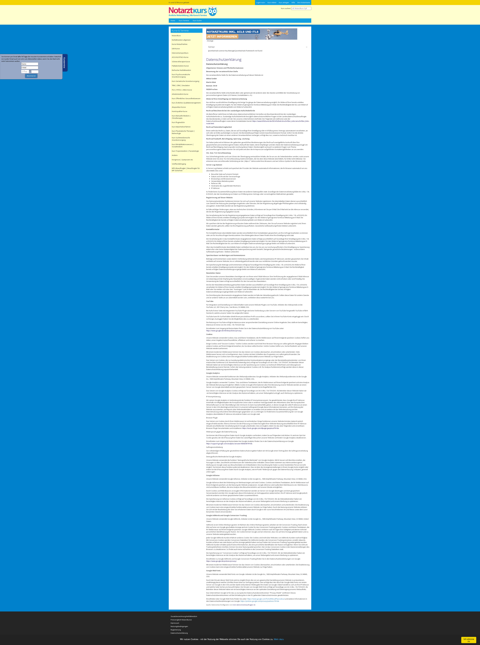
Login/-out (260, 2)
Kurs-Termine (184, 20)
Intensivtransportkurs (180, 53)
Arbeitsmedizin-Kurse (180, 94)
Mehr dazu (279, 639)
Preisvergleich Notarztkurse (181, 620)
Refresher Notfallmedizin (181, 70)
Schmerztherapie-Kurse (181, 61)
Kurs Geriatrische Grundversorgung (185, 81)
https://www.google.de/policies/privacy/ (221, 561)
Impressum (175, 623)
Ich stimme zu (469, 640)
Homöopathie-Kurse (179, 111)
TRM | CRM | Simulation (181, 85)
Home (173, 20)
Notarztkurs (176, 35)
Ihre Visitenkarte (304, 2)
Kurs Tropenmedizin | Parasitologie (185, 151)
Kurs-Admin (272, 2)
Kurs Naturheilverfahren (181, 127)
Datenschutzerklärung (223, 59)
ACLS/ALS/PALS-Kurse (180, 57)
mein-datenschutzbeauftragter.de (243, 605)
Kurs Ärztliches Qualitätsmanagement (186, 103)
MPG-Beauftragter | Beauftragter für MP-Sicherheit (186, 169)
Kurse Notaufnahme (179, 44)
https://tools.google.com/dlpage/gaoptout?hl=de (260, 428)
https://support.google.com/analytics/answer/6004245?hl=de (229, 443)
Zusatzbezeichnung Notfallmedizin (184, 616)
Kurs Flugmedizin (178, 122)
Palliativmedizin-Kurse (180, 66)
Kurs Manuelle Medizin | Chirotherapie (181, 117)
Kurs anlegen (284, 2)
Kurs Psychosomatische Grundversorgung (181, 75)
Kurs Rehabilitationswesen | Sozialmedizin (183, 145)
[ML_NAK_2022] (251, 34)
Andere (175, 155)
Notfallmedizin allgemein (181, 40)
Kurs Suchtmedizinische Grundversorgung (181, 138)
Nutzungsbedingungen (179, 626)
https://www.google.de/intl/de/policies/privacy (223, 331)
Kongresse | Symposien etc (182, 159)
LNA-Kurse (176, 48)
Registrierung (176, 630)
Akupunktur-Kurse (179, 107)
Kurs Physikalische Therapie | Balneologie (183, 132)
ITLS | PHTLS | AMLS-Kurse (182, 90)
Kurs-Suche (197, 20)
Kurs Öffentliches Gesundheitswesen (186, 98)
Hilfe (293, 2)
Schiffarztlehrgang (179, 164)
